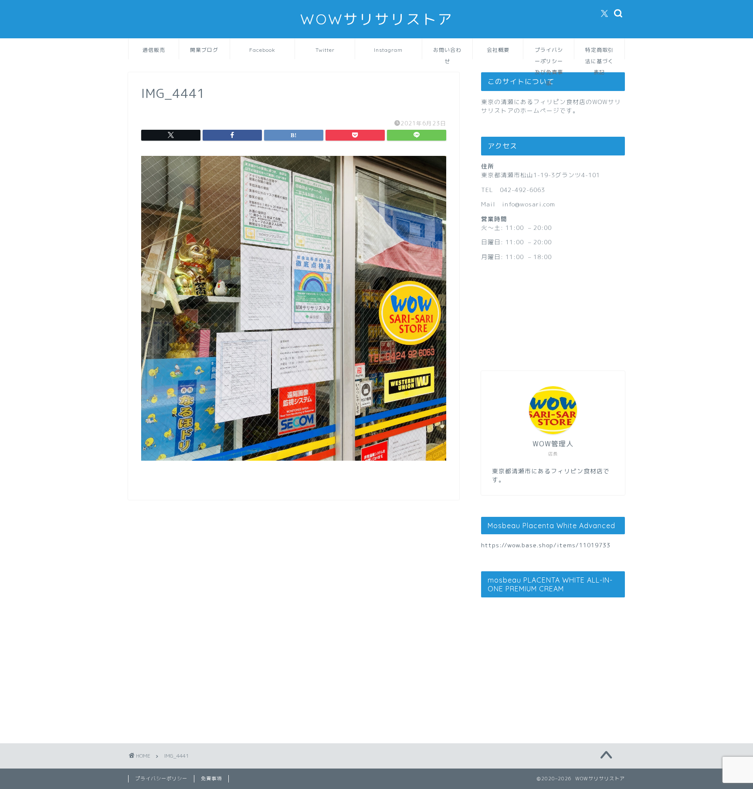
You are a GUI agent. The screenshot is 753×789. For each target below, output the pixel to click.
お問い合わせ (447, 53)
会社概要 (498, 50)
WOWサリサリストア (376, 19)
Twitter (325, 50)
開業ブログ (204, 50)
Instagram (388, 50)
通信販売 (153, 50)
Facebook (262, 50)
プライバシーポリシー (161, 778)
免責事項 (211, 778)
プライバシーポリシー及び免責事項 (549, 53)
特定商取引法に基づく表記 (599, 53)
